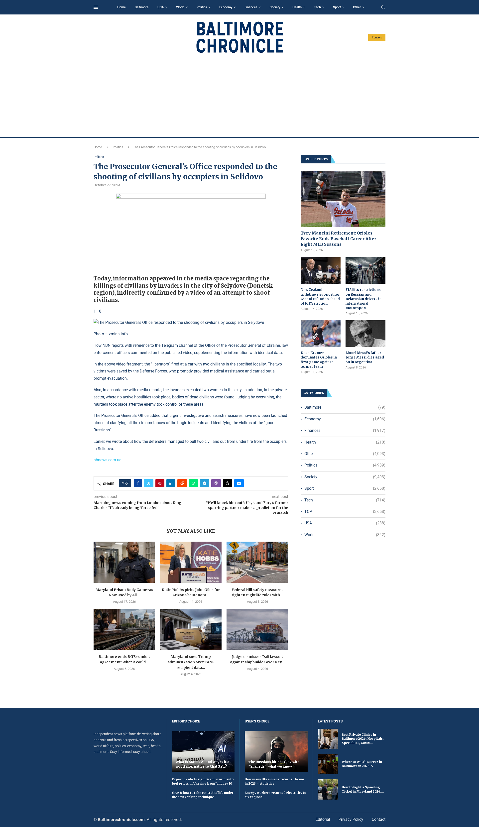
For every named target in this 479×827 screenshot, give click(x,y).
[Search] (382, 7)
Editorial (323, 819)
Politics (202, 7)
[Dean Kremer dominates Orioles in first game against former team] (321, 333)
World (180, 7)
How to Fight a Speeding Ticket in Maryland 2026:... (363, 789)
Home (121, 7)
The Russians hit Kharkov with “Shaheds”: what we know (274, 764)
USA (160, 7)
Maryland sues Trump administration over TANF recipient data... (190, 662)
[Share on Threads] (227, 483)
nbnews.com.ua (107, 460)
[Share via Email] (239, 483)
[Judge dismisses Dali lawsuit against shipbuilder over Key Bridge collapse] (257, 629)
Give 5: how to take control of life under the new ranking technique (203, 795)
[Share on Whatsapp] (193, 483)
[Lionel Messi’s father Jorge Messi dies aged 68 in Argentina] (365, 333)
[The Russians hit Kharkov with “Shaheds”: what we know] (276, 751)
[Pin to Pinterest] (159, 483)
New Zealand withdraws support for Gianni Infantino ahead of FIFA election (320, 297)
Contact (377, 37)
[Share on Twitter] (148, 483)
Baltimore (141, 7)
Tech (317, 7)
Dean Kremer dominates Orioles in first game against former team (319, 360)
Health (297, 7)
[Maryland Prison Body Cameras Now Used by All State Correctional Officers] (124, 562)
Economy (225, 7)
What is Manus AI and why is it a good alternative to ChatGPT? (202, 764)
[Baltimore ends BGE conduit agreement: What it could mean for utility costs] (124, 629)
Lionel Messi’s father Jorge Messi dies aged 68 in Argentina (365, 357)
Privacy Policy (351, 819)
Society (275, 7)
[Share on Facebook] (138, 483)
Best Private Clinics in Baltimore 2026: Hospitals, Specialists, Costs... (362, 739)
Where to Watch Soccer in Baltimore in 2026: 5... (362, 764)
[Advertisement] (239, 95)
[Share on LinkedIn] (170, 483)
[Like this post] (126, 483)
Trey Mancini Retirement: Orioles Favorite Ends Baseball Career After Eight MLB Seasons (338, 239)
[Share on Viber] (216, 483)
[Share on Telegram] (204, 483)
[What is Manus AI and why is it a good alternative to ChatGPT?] (203, 751)
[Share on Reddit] (182, 483)
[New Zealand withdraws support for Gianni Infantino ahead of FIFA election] (321, 270)
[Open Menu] (96, 7)
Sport (337, 7)
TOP (344, 511)
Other (357, 7)
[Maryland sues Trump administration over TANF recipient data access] (191, 629)
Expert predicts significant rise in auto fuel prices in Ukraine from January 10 (203, 781)
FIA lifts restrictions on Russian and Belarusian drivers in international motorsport (363, 299)
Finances (250, 7)
